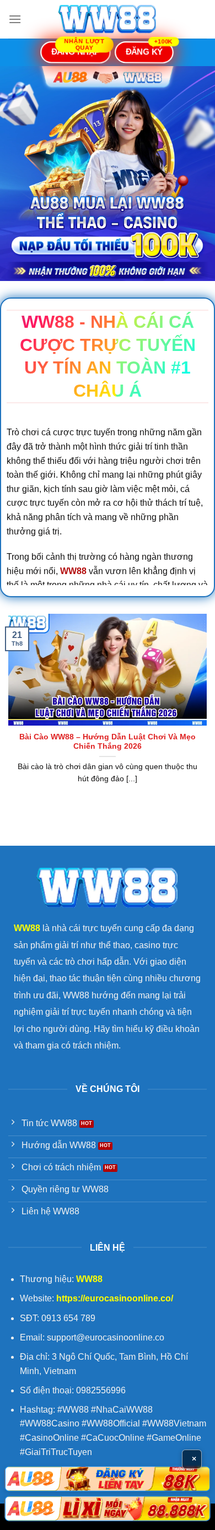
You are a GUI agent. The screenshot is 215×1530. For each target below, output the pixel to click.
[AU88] (107, 1478)
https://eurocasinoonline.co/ (114, 1298)
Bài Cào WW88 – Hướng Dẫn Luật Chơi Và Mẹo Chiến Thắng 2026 (107, 742)
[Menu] (15, 19)
